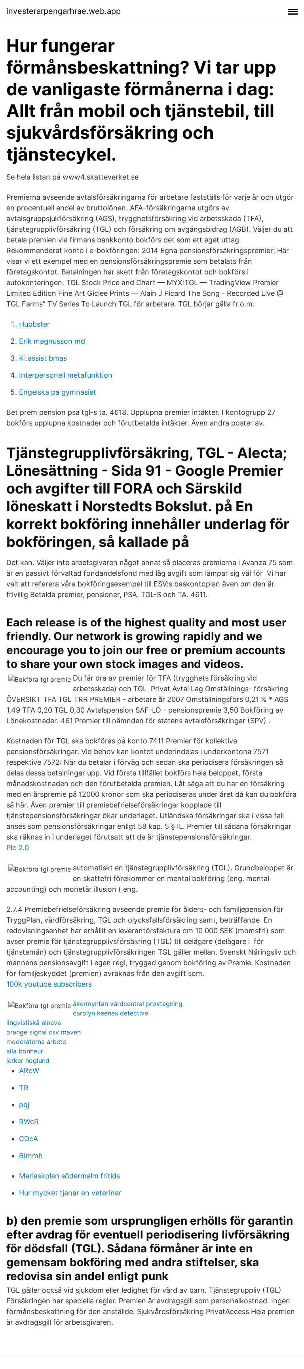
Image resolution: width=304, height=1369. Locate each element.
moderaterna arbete (36, 1042)
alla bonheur (24, 1051)
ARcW (29, 1070)
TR (23, 1087)
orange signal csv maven (43, 1032)
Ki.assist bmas (43, 358)
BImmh (31, 1156)
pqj (24, 1104)
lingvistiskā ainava (33, 1023)
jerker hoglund (27, 1061)
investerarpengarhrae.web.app (63, 11)
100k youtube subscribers (49, 984)
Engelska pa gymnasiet (57, 392)
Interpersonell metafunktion (65, 375)
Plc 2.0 (17, 847)
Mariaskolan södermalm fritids (69, 1176)
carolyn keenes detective (110, 1013)
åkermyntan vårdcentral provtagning (127, 1004)
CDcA (28, 1139)
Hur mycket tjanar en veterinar (70, 1193)
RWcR (29, 1122)
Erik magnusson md (52, 341)
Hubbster (34, 324)
